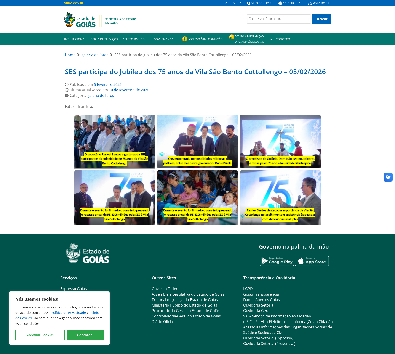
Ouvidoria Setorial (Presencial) (269, 343)
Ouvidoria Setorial (258, 305)
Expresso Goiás (73, 288)
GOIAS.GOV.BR (74, 3)
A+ (241, 3)
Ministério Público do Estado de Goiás (184, 305)
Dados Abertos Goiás (261, 299)
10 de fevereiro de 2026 (129, 89)
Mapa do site (321, 3)
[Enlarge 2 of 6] (232, 120)
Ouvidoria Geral (256, 310)
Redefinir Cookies (40, 335)
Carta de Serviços (104, 39)
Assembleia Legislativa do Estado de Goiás (188, 294)
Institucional (75, 39)
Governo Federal (166, 288)
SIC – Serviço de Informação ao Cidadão (277, 316)
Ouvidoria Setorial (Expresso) (268, 338)
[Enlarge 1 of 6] (149, 120)
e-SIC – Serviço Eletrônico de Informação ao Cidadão (288, 321)
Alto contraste (262, 3)
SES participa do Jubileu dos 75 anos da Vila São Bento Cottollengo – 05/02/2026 (195, 71)
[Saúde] (100, 19)
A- (226, 3)
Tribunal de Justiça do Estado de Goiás (185, 299)
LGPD (248, 288)
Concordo (85, 335)
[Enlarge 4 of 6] (149, 176)
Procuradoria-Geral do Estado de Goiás (186, 310)
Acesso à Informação (206, 39)
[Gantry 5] (87, 253)
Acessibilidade (293, 3)
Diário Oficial (163, 321)
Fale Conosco (279, 39)
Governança (163, 39)
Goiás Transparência (261, 294)
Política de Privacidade (69, 312)
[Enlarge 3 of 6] (315, 120)
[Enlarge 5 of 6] (232, 176)
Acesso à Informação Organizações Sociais (249, 38)
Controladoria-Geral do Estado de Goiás (186, 316)
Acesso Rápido (134, 39)
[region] (59, 318)
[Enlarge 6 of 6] (315, 176)
